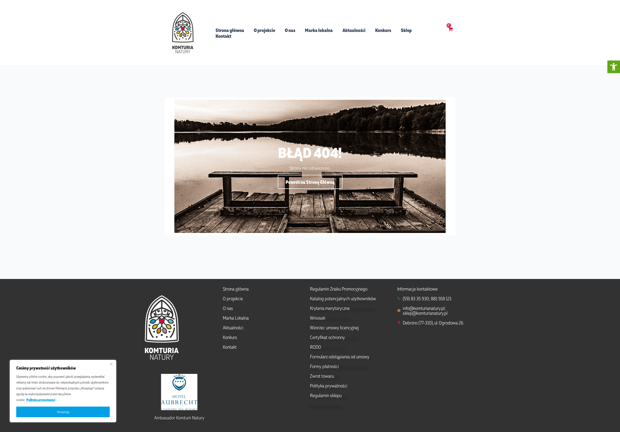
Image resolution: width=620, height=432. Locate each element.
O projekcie (264, 30)
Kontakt (223, 36)
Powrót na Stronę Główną (310, 182)
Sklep (406, 30)
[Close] (111, 364)
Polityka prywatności (40, 400)
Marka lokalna (319, 30)
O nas (290, 30)
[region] (63, 391)
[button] (613, 67)
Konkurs (383, 30)
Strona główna (230, 30)
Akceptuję (63, 412)
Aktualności (353, 30)
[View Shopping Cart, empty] (450, 32)
